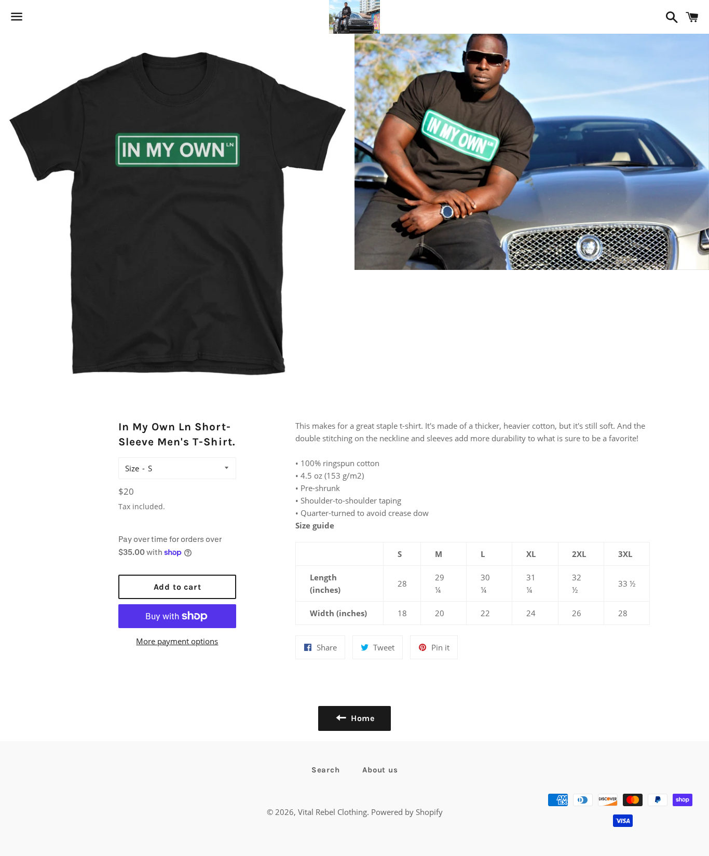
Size (132, 468)
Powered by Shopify (407, 812)
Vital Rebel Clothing (332, 812)
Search (325, 770)
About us (380, 770)
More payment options (177, 641)
